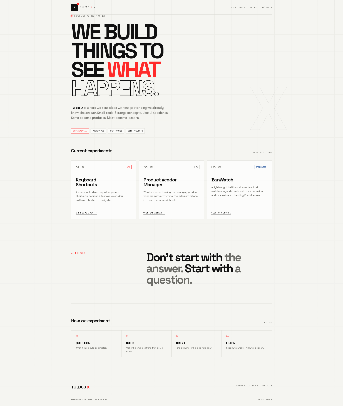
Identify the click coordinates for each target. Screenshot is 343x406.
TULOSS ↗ (240, 385)
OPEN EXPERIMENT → (86, 212)
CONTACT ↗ (267, 385)
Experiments (238, 7)
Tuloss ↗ (267, 7)
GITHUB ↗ (253, 385)
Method (253, 7)
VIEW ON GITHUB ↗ (221, 212)
